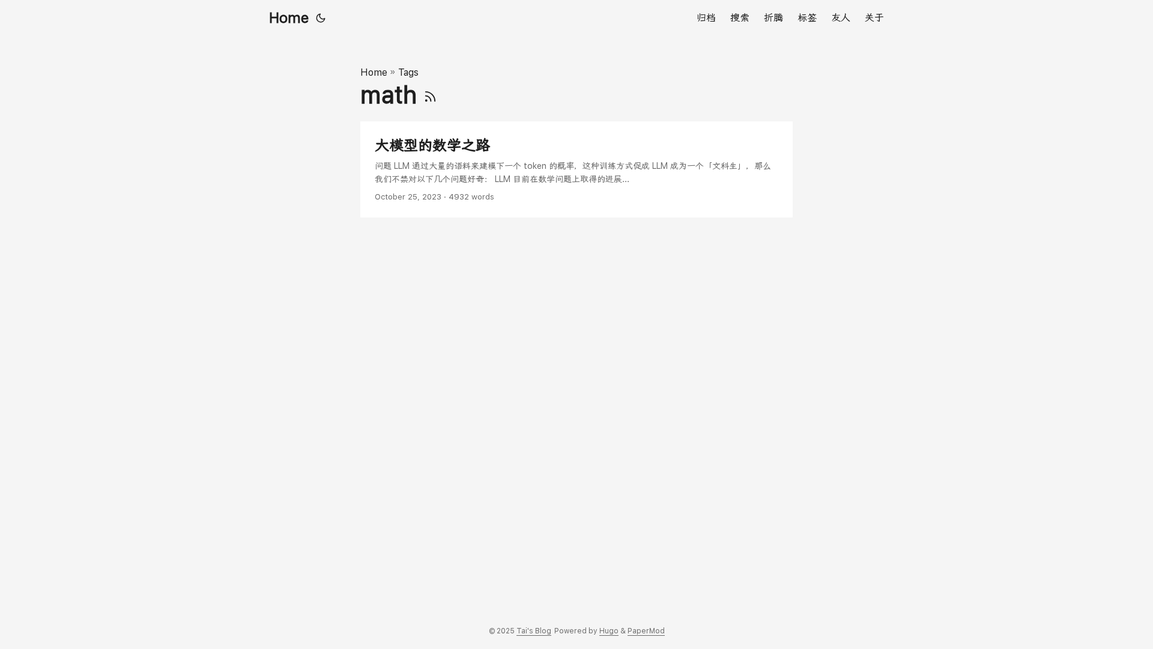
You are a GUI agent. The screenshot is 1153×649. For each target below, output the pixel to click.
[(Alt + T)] (320, 18)
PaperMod (646, 631)
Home (289, 17)
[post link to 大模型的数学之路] (576, 169)
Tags (408, 72)
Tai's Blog (533, 631)
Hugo (609, 631)
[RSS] (430, 95)
